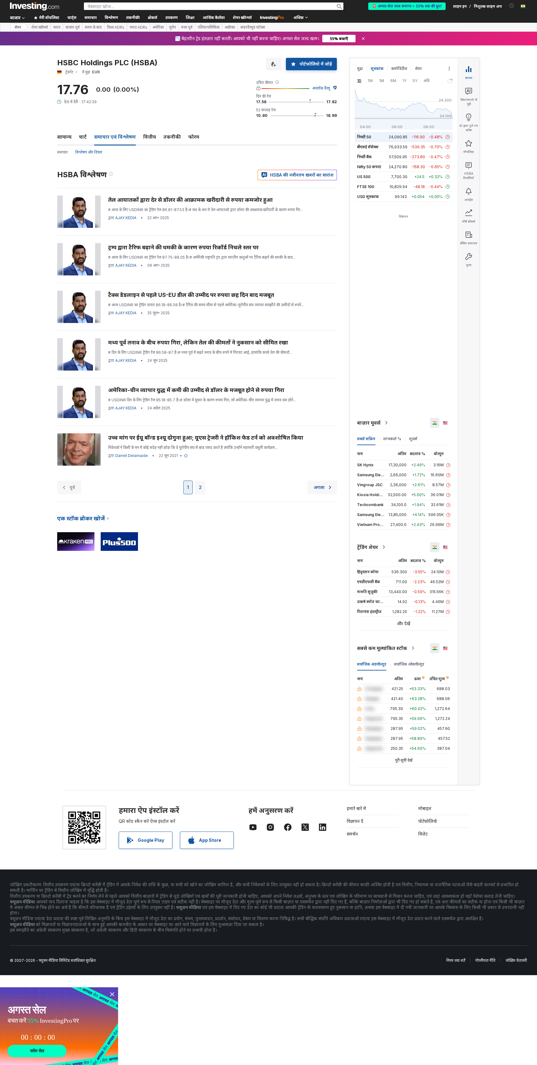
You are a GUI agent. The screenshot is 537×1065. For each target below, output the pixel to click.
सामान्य (64, 137)
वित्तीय (149, 137)
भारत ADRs (138, 27)
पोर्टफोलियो (427, 821)
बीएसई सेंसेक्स (368, 147)
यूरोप (172, 27)
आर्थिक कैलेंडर (214, 17)
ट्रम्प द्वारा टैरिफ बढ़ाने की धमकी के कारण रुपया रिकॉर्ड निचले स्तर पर (183, 247)
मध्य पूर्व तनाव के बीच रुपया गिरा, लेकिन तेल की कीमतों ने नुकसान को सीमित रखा (198, 342)
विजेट (423, 834)
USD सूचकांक (368, 196)
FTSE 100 (365, 186)
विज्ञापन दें (355, 821)
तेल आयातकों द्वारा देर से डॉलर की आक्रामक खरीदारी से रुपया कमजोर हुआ (190, 199)
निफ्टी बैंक (364, 156)
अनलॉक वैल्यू (321, 88)
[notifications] (511, 6)
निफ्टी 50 (364, 137)
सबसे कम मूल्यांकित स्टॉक (382, 648)
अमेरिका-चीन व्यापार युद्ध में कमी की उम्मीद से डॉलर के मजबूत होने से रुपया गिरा (196, 390)
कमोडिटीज (399, 68)
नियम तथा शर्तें (455, 960)
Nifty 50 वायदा (369, 166)
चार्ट (83, 137)
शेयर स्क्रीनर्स (242, 17)
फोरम (193, 137)
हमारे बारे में (356, 808)
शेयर (17, 27)
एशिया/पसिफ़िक (208, 27)
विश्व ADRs (115, 27)
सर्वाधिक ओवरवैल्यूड (409, 664)
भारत (56, 27)
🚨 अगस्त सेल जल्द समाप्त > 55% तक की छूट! (407, 6)
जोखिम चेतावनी (516, 960)
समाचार (62, 152)
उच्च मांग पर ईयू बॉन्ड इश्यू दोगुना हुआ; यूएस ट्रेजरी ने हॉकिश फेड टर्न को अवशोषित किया (205, 437)
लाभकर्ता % (392, 438)
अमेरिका (158, 27)
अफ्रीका (230, 27)
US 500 (363, 176)
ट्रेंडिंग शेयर (367, 547)
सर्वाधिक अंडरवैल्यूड (371, 664)
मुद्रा (360, 68)
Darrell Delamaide (131, 455)
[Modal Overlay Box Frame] (59, 1026)
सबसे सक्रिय (366, 438)
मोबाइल (424, 808)
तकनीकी (172, 137)
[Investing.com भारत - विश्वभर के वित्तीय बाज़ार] (34, 6)
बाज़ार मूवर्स (368, 423)
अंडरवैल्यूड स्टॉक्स (252, 27)
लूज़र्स (413, 438)
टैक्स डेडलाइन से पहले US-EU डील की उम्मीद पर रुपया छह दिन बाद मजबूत (191, 295)
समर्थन (352, 834)
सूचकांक (377, 68)
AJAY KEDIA (125, 217)
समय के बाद (93, 27)
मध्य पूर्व (186, 27)
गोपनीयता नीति (485, 960)
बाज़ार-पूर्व (73, 27)
